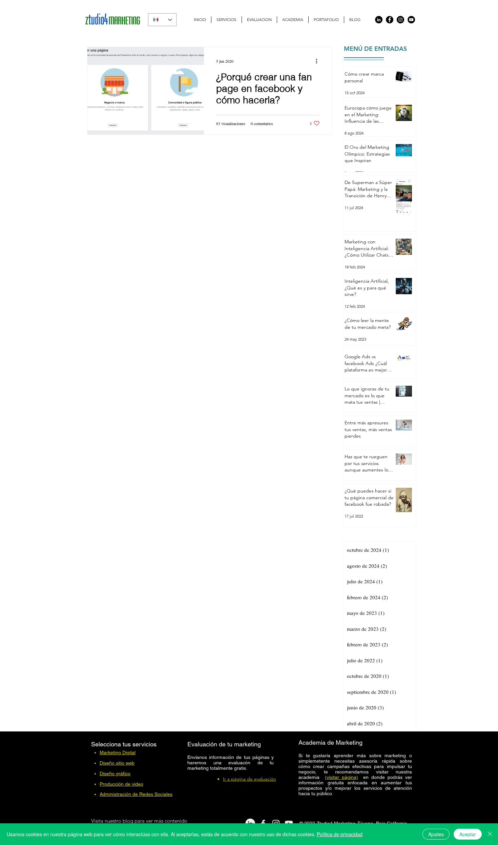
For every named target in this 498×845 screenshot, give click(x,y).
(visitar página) (341, 777)
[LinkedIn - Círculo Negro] (378, 19)
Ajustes (436, 834)
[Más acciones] (319, 61)
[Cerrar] (490, 834)
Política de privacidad (339, 834)
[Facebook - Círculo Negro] (389, 19)
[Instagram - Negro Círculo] (400, 19)
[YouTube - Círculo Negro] (411, 19)
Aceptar (467, 834)
